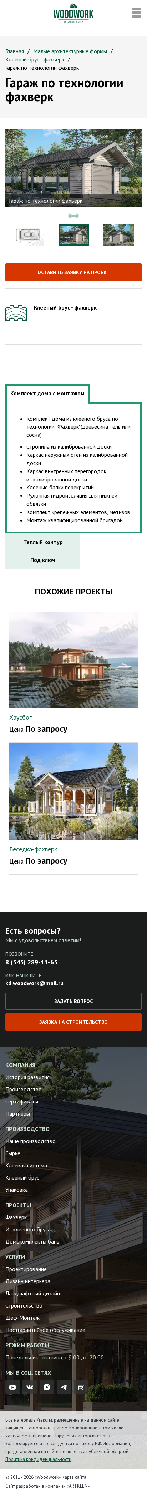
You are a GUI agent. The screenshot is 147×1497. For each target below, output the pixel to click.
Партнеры (17, 1113)
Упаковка (16, 1189)
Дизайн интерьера (27, 1281)
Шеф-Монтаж (22, 1317)
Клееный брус (22, 1177)
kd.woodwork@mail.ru (34, 983)
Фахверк (16, 1217)
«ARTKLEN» (78, 1486)
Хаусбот (20, 717)
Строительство (23, 1305)
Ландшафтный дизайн (32, 1293)
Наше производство (30, 1141)
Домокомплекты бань (32, 1241)
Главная (14, 51)
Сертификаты (21, 1101)
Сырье (12, 1153)
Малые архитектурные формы (70, 51)
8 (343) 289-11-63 (31, 962)
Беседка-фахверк (33, 849)
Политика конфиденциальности (38, 1459)
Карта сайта (74, 1477)
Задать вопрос (73, 1001)
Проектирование (26, 1269)
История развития (27, 1077)
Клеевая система (26, 1165)
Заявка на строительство (73, 1022)
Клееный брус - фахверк (34, 59)
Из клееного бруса (28, 1229)
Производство (23, 1089)
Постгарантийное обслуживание (45, 1329)
